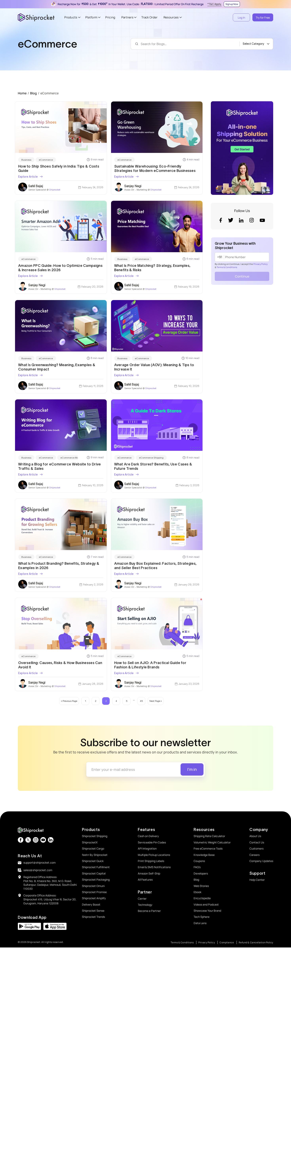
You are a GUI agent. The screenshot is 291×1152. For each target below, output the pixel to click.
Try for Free (263, 17)
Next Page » (155, 701)
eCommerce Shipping (151, 457)
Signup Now (231, 4)
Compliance (227, 942)
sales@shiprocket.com (37, 870)
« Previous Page (69, 701)
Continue (242, 276)
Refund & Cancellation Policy (256, 942)
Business (26, 159)
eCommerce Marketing (73, 457)
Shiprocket (54, 189)
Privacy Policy (260, 263)
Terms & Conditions (227, 267)
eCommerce (46, 159)
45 (141, 701)
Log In (241, 17)
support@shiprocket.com (39, 862)
